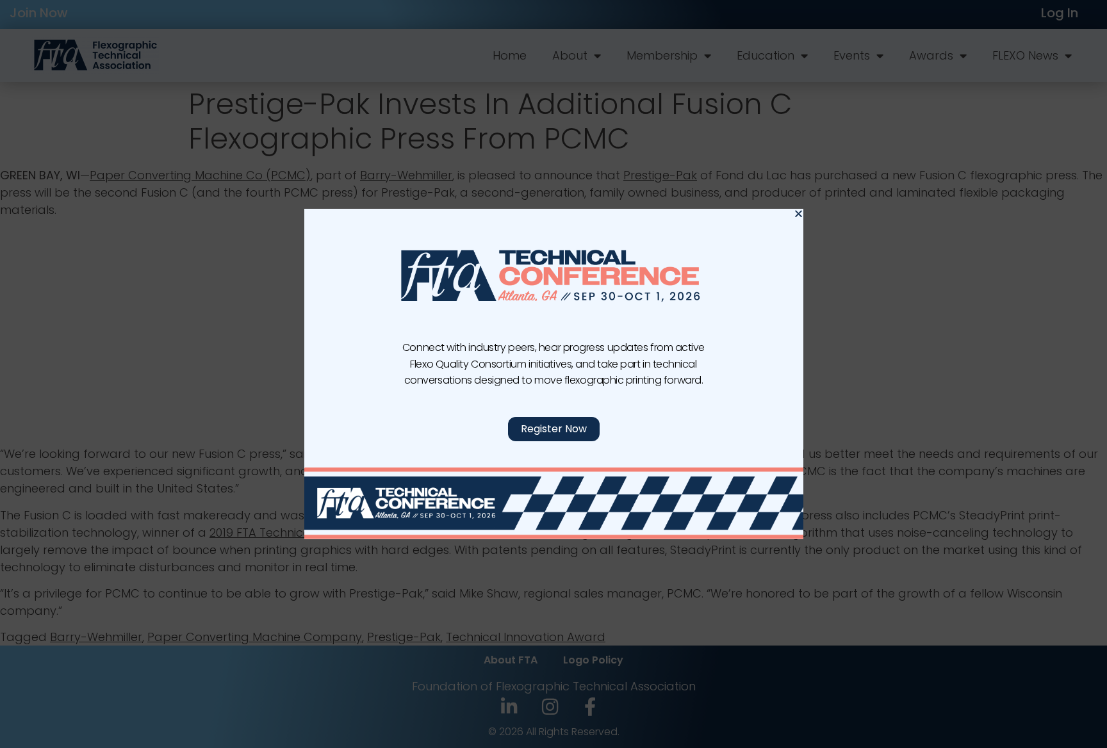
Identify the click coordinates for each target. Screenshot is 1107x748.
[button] (798, 213)
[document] (553, 374)
